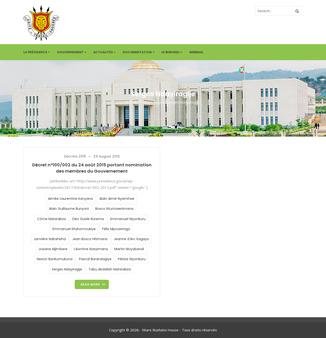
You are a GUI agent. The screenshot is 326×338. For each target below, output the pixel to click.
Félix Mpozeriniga (116, 229)
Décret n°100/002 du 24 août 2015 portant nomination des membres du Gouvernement (92, 168)
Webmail (196, 52)
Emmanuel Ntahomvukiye (74, 229)
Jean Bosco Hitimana (89, 239)
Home (131, 102)
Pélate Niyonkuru (132, 259)
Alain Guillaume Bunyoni (69, 208)
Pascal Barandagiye (95, 259)
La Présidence (35, 52)
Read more (90, 284)
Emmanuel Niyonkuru (128, 219)
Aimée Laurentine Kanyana (70, 198)
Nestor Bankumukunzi (55, 259)
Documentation (137, 52)
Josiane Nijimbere (53, 249)
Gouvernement (70, 52)
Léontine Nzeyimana (91, 249)
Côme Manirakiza (51, 219)
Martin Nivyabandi (129, 249)
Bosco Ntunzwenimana (114, 208)
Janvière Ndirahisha (50, 239)
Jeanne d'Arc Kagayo (131, 239)
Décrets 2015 (75, 156)
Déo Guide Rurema (88, 219)
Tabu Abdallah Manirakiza (110, 269)
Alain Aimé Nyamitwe (116, 198)
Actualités (103, 52)
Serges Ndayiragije (67, 269)
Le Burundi (170, 52)
